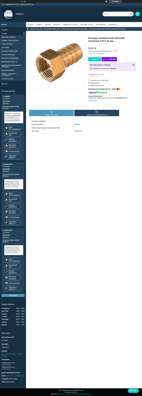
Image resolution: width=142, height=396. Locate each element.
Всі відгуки (13, 295)
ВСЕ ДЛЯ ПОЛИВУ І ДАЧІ (52, 29)
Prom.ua (81, 390)
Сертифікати (113, 24)
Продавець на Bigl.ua (71, 392)
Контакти (57, 24)
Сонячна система (7, 79)
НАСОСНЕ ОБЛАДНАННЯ (10, 58)
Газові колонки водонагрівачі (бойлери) (11, 66)
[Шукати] (131, 14)
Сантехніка (5, 47)
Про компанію (100, 24)
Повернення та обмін (70, 24)
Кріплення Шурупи (8, 70)
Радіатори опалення (8, 37)
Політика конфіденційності (83, 394)
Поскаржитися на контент (66, 394)
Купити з (106, 59)
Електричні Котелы (8, 54)
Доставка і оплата (87, 24)
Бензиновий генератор (9, 62)
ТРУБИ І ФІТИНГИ (7, 44)
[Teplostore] (8, 14)
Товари (38, 24)
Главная (4, 30)
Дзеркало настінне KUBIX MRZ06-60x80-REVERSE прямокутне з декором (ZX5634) (13, 184)
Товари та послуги (36, 29)
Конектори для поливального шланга (74, 29)
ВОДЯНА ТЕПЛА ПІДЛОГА (10, 40)
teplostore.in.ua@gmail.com (15, 376)
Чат (135, 390)
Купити (94, 59)
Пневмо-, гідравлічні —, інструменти (10, 74)
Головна (30, 24)
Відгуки (47, 24)
